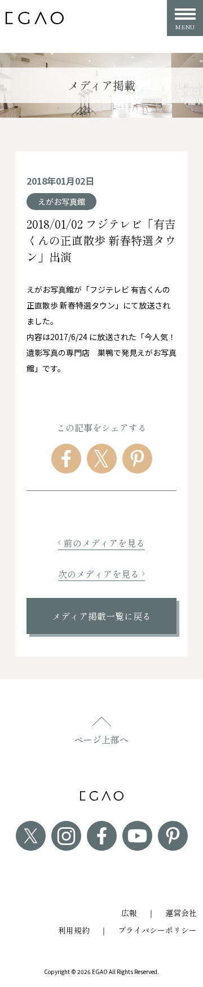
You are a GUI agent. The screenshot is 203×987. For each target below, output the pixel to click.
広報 (129, 912)
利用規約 (74, 930)
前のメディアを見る (104, 543)
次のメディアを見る (98, 573)
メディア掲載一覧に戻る (101, 616)
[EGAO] (35, 18)
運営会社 (181, 912)
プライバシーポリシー (157, 930)
